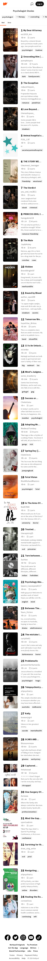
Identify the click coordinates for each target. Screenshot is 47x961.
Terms (12, 955)
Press (35, 951)
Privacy (20, 955)
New (9, 22)
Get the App (13, 948)
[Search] (31, 3)
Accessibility (14, 958)
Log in (39, 4)
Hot (3, 22)
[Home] (15, 4)
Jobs (29, 951)
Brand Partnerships (17, 951)
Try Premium (32, 945)
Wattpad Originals (17, 945)
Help (23, 958)
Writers (33, 948)
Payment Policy (31, 955)
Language (24, 948)
